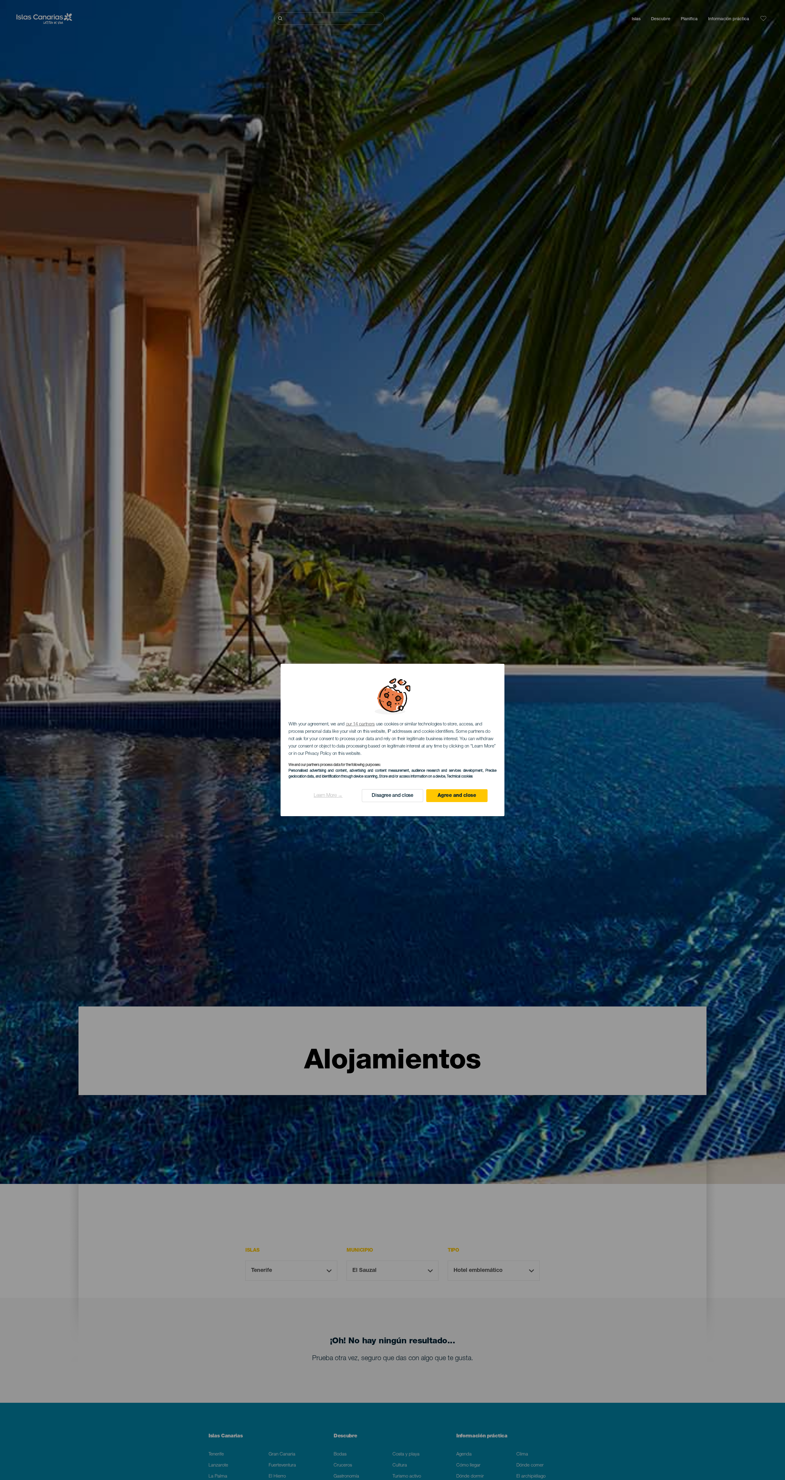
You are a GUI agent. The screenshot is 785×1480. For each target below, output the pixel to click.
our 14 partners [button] (360, 724)
